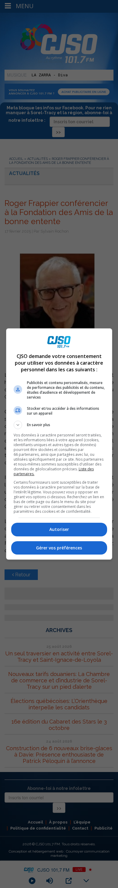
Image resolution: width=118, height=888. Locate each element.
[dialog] (59, 444)
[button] (59, 425)
